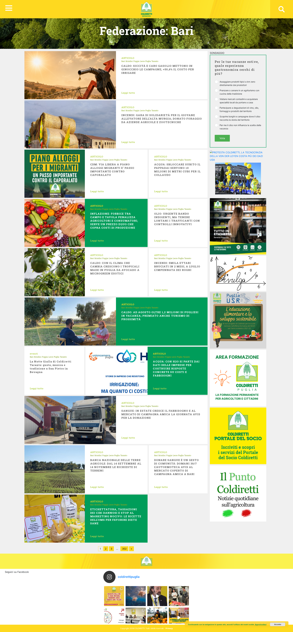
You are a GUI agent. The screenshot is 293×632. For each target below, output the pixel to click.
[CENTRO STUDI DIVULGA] (238, 273)
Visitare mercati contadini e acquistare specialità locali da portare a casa (239, 101)
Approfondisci (260, 624)
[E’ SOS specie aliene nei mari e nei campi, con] (136, 596)
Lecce (142, 61)
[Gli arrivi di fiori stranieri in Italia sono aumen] (136, 618)
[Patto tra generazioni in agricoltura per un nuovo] (114, 618)
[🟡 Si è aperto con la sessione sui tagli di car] (179, 596)
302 (124, 548)
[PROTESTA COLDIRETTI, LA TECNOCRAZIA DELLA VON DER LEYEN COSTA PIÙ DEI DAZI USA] (238, 155)
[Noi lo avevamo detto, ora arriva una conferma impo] (114, 596)
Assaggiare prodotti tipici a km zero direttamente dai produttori (237, 83)
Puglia (148, 61)
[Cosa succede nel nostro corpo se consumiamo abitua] (157, 596)
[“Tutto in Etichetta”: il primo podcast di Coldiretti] (238, 226)
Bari (123, 61)
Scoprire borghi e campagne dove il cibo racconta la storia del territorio (240, 118)
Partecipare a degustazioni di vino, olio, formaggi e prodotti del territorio (239, 109)
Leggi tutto (128, 92)
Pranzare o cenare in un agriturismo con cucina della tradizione (239, 92)
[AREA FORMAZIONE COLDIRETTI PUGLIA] (238, 377)
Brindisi (129, 61)
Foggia (136, 61)
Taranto (154, 61)
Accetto (277, 624)
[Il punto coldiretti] (238, 493)
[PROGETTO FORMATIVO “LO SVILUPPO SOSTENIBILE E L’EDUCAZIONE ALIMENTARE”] (238, 320)
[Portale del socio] (238, 435)
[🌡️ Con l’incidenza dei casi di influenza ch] (157, 618)
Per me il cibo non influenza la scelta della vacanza (240, 127)
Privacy (169, 628)
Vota (222, 138)
